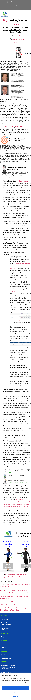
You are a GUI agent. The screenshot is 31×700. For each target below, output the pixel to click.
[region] (15, 686)
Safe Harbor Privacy (6, 654)
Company (3, 644)
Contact (3, 647)
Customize (15, 692)
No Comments (18, 43)
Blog (17, 24)
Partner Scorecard (21, 574)
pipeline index (7, 577)
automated (13, 291)
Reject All (15, 696)
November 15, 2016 (18, 39)
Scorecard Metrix (24, 577)
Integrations (4, 619)
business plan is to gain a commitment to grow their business (20, 266)
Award (14, 24)
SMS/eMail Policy (6, 658)
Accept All (15, 688)
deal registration (10, 574)
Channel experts (23, 181)
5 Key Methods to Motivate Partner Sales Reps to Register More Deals (15, 30)
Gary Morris (18, 36)
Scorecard (15, 577)
